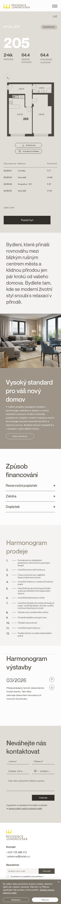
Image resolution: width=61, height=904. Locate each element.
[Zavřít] (57, 883)
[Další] (51, 687)
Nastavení (16, 899)
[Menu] (54, 6)
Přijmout (45, 899)
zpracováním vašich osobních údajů (25, 808)
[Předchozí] (51, 679)
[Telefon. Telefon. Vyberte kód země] (36, 771)
